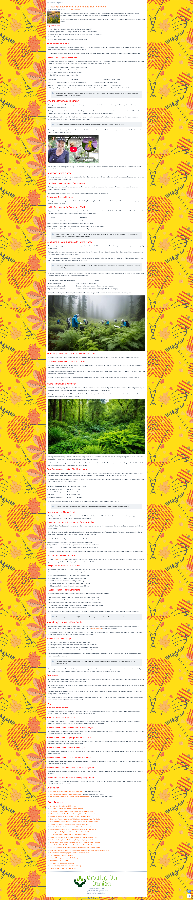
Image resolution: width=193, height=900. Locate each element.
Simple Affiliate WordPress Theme (103, 898)
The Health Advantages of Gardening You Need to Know (66, 808)
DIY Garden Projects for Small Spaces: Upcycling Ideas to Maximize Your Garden (74, 814)
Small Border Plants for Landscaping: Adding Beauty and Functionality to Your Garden (75, 819)
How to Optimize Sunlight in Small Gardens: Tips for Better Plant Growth (71, 832)
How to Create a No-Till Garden (59, 860)
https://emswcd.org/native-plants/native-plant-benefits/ (65, 794)
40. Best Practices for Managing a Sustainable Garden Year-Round (69, 853)
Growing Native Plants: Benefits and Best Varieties (77, 6)
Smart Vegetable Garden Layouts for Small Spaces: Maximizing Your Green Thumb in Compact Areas (79, 850)
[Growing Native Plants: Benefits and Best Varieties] (53, 23)
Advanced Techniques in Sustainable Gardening (64, 858)
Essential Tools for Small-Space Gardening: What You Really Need (69, 824)
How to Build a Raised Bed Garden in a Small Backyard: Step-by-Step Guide (72, 845)
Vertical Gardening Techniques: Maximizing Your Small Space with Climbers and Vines (75, 842)
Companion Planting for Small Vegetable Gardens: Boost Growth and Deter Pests (73, 837)
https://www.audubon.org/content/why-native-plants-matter (66, 791)
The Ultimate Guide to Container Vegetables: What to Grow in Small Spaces (72, 827)
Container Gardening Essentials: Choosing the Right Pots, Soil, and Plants (71, 840)
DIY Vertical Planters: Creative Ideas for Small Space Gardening (68, 834)
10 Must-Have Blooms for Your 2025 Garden (63, 806)
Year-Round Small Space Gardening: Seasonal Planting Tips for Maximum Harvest (74, 821)
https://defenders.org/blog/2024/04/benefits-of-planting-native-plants (69, 796)
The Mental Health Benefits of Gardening (62, 863)
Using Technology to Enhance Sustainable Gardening (65, 866)
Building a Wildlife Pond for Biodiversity (61, 855)
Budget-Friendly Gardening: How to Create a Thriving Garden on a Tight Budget (73, 829)
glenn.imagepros (75, 9)
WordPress (90, 898)
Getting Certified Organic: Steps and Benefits (63, 868)
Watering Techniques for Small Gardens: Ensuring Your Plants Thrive (70, 816)
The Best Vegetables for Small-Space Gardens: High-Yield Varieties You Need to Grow (75, 847)
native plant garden (60, 559)
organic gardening (96, 628)
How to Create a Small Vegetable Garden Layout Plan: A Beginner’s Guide (71, 811)
